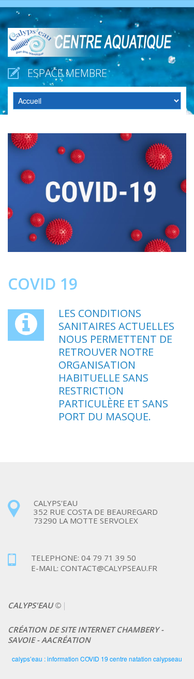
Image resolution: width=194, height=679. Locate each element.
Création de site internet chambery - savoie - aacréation (85, 634)
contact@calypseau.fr (107, 568)
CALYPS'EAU (31, 605)
